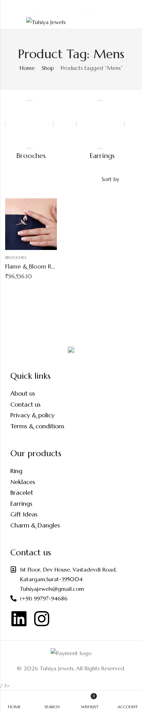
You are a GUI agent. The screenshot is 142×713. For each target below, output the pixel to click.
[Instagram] (41, 618)
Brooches (31, 155)
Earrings (102, 155)
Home (27, 67)
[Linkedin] (19, 618)
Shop (48, 67)
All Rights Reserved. (100, 668)
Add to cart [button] (12, 288)
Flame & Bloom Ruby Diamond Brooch (56, 266)
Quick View (40, 288)
